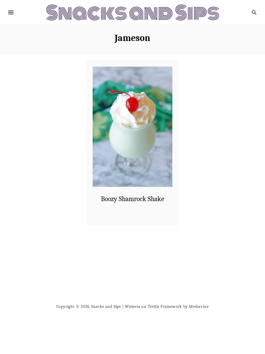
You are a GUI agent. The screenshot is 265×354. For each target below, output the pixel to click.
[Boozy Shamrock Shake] (133, 127)
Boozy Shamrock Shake (132, 199)
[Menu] (11, 12)
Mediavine (199, 306)
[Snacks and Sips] (132, 12)
